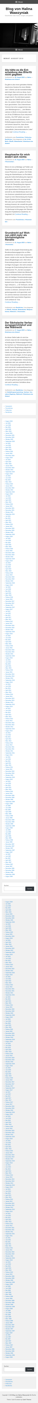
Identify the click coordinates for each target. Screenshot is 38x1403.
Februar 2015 (9, 670)
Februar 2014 (9, 694)
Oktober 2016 (9, 629)
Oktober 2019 (9, 556)
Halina (29, 77)
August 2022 (9, 494)
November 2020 (9, 530)
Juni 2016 (8, 637)
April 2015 (8, 666)
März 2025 (8, 449)
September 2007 (10, 850)
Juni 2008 (8, 832)
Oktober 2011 (9, 751)
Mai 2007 (8, 858)
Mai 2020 (8, 542)
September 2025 (10, 441)
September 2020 (10, 534)
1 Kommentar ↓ (9, 244)
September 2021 (10, 514)
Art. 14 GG (28, 139)
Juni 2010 (8, 783)
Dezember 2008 (9, 820)
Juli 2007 (8, 854)
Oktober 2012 (9, 726)
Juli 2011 (7, 757)
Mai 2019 (8, 567)
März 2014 (8, 692)
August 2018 (9, 585)
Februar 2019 (9, 573)
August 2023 (9, 473)
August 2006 (9, 876)
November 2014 (9, 676)
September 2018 (10, 583)
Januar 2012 (8, 745)
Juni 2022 (8, 498)
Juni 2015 (8, 662)
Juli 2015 (8, 660)
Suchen (6, 885)
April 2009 (8, 811)
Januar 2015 (8, 672)
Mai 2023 (8, 480)
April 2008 (8, 836)
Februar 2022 (9, 504)
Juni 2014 (8, 686)
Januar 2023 (8, 486)
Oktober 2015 (9, 654)
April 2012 (8, 739)
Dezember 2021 (9, 508)
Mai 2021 (8, 518)
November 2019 (9, 554)
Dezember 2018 (9, 577)
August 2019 (9, 561)
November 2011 (9, 749)
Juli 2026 (8, 423)
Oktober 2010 (9, 775)
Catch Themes (27, 1399)
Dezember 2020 (9, 528)
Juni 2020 (8, 540)
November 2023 (9, 467)
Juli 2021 (8, 516)
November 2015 (9, 652)
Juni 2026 (8, 425)
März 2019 (8, 571)
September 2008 (10, 826)
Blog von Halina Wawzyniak (19, 11)
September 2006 (10, 874)
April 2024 (8, 461)
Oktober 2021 (9, 512)
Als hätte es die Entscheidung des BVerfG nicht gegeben (18, 72)
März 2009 (8, 813)
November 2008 (9, 822)
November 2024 (9, 455)
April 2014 (8, 690)
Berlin (7, 141)
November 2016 (9, 627)
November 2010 (9, 773)
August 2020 (9, 536)
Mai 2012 (8, 737)
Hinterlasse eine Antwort (12, 79)
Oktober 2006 (9, 872)
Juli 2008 (8, 830)
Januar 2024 (8, 465)
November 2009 (9, 797)
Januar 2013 (8, 720)
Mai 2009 (8, 809)
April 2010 (8, 787)
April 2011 (8, 763)
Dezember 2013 (9, 698)
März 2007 (8, 862)
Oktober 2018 (9, 581)
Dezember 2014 (9, 674)
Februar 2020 (9, 548)
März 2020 (8, 546)
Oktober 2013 (9, 702)
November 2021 (9, 510)
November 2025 (9, 437)
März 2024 (8, 463)
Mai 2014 (8, 688)
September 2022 (10, 492)
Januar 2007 (8, 866)
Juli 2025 (8, 443)
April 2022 (8, 500)
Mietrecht (13, 311)
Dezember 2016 (9, 625)
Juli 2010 (8, 781)
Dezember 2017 (9, 601)
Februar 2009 (9, 815)
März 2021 (8, 522)
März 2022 (8, 502)
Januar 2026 (8, 433)
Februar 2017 (9, 621)
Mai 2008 (8, 834)
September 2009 (10, 801)
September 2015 (10, 656)
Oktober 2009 (9, 799)
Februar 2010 (9, 791)
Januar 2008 (8, 842)
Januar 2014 (8, 696)
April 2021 (8, 520)
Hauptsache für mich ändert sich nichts (17, 155)
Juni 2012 (8, 735)
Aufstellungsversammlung (15, 392)
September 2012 (10, 728)
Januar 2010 (8, 793)
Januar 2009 (8, 818)
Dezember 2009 (9, 795)
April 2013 (8, 714)
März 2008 (8, 838)
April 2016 (8, 641)
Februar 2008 (9, 840)
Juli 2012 (8, 733)
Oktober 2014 (9, 678)
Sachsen (26, 392)
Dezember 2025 (9, 435)
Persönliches (20, 137)
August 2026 (9, 421)
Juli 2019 (8, 563)
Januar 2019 (8, 575)
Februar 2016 (9, 646)
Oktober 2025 (9, 439)
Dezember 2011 (9, 747)
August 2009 (9, 803)
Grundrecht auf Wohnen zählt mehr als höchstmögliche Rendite (17, 236)
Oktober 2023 (9, 469)
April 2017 (8, 617)
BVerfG (11, 141)
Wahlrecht (19, 394)
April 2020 (8, 544)
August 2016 (9, 633)
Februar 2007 (9, 864)
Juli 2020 (8, 538)
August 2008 (9, 828)
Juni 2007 (8, 856)
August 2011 (8, 755)
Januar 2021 (8, 526)
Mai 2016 (8, 639)
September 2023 (10, 471)
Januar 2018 (8, 599)
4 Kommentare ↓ (10, 161)
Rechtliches (8, 139)
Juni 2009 (8, 807)
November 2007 (9, 846)
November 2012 (9, 724)
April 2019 (8, 569)
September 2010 (10, 777)
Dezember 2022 (9, 488)
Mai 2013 (8, 712)
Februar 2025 (9, 451)
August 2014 (9, 682)
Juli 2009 (8, 805)
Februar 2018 (9, 597)
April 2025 (8, 447)
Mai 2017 (8, 615)
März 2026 (8, 431)
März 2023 (8, 482)
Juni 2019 (8, 565)
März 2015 (8, 668)
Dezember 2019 (9, 552)
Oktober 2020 (9, 532)
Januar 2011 (8, 769)
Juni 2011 (8, 759)
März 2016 (8, 643)
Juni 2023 (8, 478)
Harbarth (14, 309)
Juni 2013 (8, 710)
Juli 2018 (8, 587)
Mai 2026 (8, 427)
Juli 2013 (8, 708)
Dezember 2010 (9, 771)
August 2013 (9, 706)
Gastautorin (8, 406)
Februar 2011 (9, 767)
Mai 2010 (8, 785)
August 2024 (9, 457)
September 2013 (10, 704)
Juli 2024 (8, 459)
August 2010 (9, 779)
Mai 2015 (8, 664)
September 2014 (10, 680)
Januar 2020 (8, 550)
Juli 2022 (8, 496)
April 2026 (8, 429)
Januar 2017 (8, 623)
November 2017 (9, 603)
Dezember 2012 (9, 722)
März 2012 (8, 741)
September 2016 (10, 631)
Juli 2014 (8, 684)
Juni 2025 (8, 445)
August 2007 (9, 852)
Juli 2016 (8, 635)
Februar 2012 (9, 743)
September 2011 (10, 753)
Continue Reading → (19, 132)
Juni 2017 (8, 613)
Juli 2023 (8, 476)
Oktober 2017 (9, 605)
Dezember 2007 (9, 844)
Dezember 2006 (9, 868)
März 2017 (8, 619)
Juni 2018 (8, 589)
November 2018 (9, 579)
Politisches (28, 137)
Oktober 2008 (9, 824)
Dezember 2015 (9, 650)
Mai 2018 (8, 591)
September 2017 (10, 607)
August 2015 (9, 658)
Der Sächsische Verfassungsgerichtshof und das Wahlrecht (19, 325)
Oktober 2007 (9, 848)
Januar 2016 (8, 648)
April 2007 (8, 860)
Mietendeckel (18, 141)
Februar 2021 (9, 524)
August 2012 (9, 730)
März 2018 (8, 595)
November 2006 (9, 870)
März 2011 (8, 765)
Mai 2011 (8, 761)
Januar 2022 (8, 506)
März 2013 (8, 716)
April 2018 (8, 593)
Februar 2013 (9, 718)
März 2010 (8, 789)
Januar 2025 (8, 453)
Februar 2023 (9, 484)
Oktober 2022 (9, 490)
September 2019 (10, 558)
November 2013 (9, 700)
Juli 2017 (8, 611)
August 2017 (9, 609)
